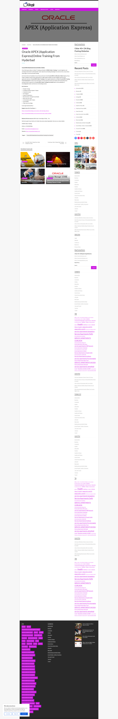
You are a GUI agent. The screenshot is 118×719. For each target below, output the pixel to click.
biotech (84, 483)
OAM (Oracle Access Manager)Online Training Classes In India (58, 181)
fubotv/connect (92, 322)
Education (29, 44)
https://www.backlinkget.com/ (81, 258)
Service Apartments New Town (82, 360)
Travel (36, 9)
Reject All (16, 713)
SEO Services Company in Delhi (91, 329)
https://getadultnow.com (80, 58)
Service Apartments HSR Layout (81, 344)
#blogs (76, 317)
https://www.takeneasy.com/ (81, 53)
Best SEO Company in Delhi (79, 483)
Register (57, 9)
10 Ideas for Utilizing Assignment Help (31, 164)
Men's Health (78, 327)
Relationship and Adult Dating (82, 122)
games (76, 324)
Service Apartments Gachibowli (80, 336)
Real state (78, 120)
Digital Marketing (88, 320)
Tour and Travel (79, 128)
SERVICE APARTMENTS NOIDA (85, 362)
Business (31, 9)
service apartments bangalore (85, 331)
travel (76, 368)
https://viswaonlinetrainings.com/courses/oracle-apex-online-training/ (36, 113)
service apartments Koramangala (85, 358)
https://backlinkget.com (80, 56)
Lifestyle (78, 117)
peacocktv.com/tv (80, 329)
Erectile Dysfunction (78, 322)
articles (78, 317)
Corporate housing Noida (80, 320)
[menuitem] (24, 9)
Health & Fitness (79, 105)
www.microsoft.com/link (91, 370)
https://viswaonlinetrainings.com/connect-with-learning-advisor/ (35, 110)
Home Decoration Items (81, 114)
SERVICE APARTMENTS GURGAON (83, 339)
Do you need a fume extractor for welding (56, 164)
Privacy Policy (78, 246)
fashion (83, 322)
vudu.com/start (93, 368)
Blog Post (77, 244)
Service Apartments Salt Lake (81, 364)
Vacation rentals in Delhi (84, 368)
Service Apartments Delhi (84, 334)
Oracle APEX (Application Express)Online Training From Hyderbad (40, 135)
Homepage (24, 44)
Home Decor (78, 111)
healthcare (85, 324)
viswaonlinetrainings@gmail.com (31, 128)
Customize (8, 713)
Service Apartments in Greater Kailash (81, 349)
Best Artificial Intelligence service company (86, 317)
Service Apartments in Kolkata (80, 351)
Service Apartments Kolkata (83, 356)
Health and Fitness (80, 108)
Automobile (78, 88)
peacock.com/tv (87, 327)
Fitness (87, 322)
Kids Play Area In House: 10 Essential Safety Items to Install (88, 631)
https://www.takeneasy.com (80, 256)
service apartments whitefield (84, 366)
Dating (77, 97)
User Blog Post (44, 9)
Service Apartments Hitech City (80, 342)
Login (51, 9)
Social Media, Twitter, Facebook (82, 125)
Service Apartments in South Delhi (83, 352)
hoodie (89, 324)
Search (76, 62)
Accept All (24, 713)
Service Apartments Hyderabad (81, 347)
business (88, 318)
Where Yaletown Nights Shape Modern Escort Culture (89, 643)
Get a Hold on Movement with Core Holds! (84, 77)
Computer (24, 9)
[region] (16, 710)
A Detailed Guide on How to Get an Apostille (32, 181)
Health (80, 324)
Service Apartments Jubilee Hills (80, 354)
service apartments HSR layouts (84, 346)
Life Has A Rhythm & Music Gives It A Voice (84, 71)
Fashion (77, 102)
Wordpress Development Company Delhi (81, 370)
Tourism (77, 131)
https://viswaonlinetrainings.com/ (33, 131)
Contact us (77, 242)
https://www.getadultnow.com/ (81, 260)
